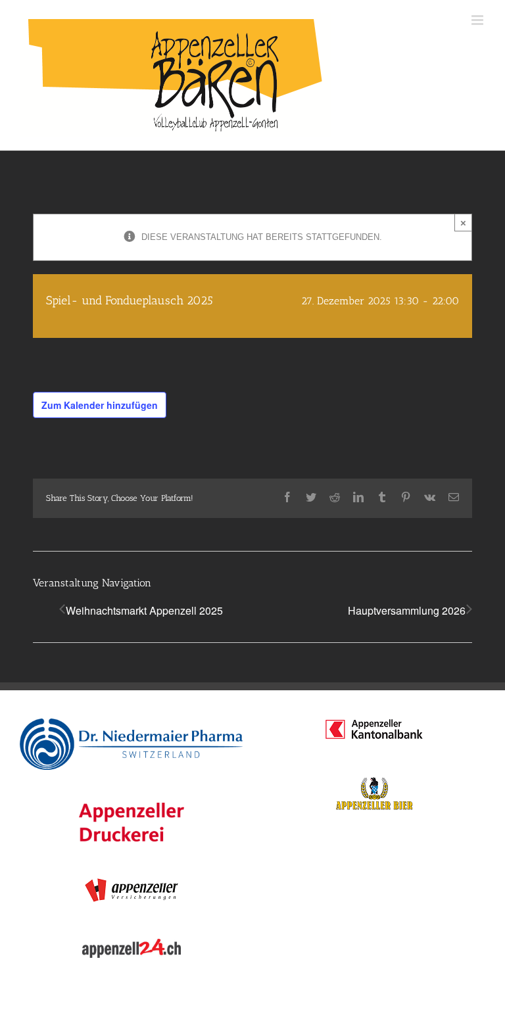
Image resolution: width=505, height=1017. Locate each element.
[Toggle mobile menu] (478, 20)
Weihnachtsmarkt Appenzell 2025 (144, 610)
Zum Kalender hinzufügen (99, 405)
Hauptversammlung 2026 (407, 610)
